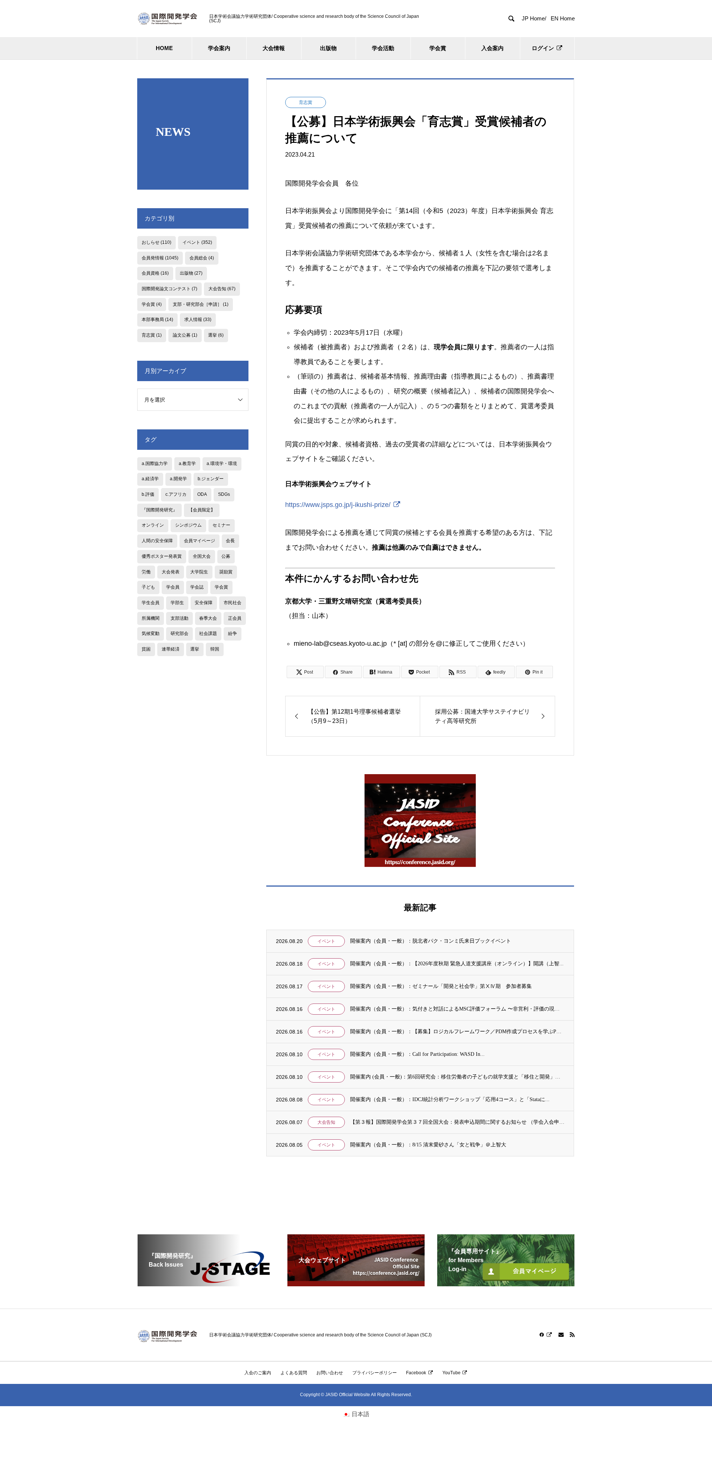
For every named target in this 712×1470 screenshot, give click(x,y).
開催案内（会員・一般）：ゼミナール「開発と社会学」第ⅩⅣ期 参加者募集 (441, 986)
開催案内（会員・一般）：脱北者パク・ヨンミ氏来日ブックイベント (430, 941)
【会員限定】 (201, 510)
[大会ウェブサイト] (356, 1283)
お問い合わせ (329, 1372)
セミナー (221, 525)
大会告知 (326, 1122)
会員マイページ (199, 540)
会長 (230, 540)
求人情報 (197, 319)
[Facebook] (546, 1334)
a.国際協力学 (155, 463)
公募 (225, 556)
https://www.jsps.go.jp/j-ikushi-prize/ (337, 504)
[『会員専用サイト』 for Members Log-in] (505, 1283)
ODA (202, 494)
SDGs (224, 494)
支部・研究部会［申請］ (200, 304)
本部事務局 (157, 319)
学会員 (172, 587)
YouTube (451, 1372)
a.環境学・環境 (222, 463)
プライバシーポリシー (374, 1372)
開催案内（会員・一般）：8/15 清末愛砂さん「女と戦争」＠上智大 (428, 1144)
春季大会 (208, 618)
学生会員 (150, 602)
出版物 (328, 48)
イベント (326, 941)
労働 (146, 571)
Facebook (416, 1372)
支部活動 (179, 618)
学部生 (177, 602)
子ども (148, 587)
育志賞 (305, 102)
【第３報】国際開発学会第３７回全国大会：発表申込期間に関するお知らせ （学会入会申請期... (457, 1122)
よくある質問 (293, 1372)
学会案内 (219, 48)
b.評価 (148, 494)
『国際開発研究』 (159, 510)
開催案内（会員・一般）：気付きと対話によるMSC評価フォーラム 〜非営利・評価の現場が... (457, 1009)
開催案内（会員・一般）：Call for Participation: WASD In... (417, 1054)
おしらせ (156, 242)
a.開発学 (178, 478)
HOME (164, 48)
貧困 (146, 649)
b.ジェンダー (211, 478)
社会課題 (208, 633)
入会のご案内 (257, 1372)
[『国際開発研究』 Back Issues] (206, 1283)
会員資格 (155, 273)
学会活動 (383, 48)
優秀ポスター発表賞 (162, 556)
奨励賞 (226, 571)
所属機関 (150, 618)
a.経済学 (150, 478)
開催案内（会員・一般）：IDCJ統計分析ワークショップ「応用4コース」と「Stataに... (450, 1099)
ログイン (543, 48)
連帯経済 (170, 649)
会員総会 (201, 258)
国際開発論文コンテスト (169, 288)
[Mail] (561, 1334)
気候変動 (150, 633)
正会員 (234, 618)
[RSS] (572, 1334)
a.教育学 (187, 463)
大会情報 (274, 48)
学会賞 (437, 48)
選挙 (216, 335)
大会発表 (170, 571)
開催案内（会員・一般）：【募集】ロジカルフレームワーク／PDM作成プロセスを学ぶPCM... (457, 1031)
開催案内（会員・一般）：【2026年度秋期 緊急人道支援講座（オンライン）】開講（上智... (457, 963)
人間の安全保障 (157, 540)
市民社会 (232, 602)
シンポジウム (188, 525)
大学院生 (199, 571)
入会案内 (492, 48)
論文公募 (185, 335)
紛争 (232, 633)
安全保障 (203, 602)
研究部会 (179, 633)
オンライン (153, 525)
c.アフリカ (176, 494)
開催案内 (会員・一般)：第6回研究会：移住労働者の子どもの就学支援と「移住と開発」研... (457, 1077)
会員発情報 (160, 258)
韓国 (214, 649)
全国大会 (202, 556)
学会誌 (197, 587)
